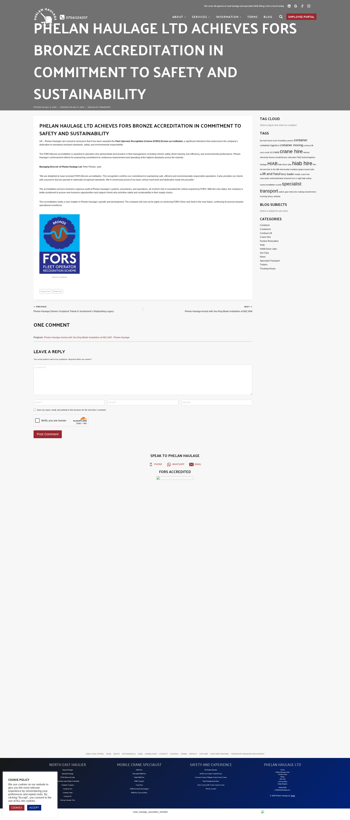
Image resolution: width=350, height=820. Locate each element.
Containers (265, 229)
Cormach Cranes (200, 777)
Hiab (262, 245)
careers (289, 140)
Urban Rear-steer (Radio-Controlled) (67, 781)
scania (278, 185)
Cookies (174, 754)
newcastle (264, 178)
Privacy (193, 754)
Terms (252, 16)
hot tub (263, 169)
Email (112, 402)
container (300, 140)
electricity (264, 157)
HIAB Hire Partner (219, 754)
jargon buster (304, 169)
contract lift (308, 145)
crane (276, 152)
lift (261, 174)
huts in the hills (273, 169)
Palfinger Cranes (212, 777)
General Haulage (67, 770)
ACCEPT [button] (34, 807)
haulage (263, 164)
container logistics (269, 145)
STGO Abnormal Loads (67, 777)
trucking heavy (266, 196)
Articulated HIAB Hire (139, 774)
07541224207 (283, 787)
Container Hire (67, 789)
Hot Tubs (264, 252)
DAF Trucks (210, 785)
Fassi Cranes (222, 777)
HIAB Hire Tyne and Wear (139, 793)
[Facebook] (302, 6)
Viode (293, 796)
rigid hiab (302, 178)
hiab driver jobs (285, 164)
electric (306, 152)
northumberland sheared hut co (283, 178)
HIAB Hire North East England (139, 789)
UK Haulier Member (211, 770)
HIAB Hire (139, 770)
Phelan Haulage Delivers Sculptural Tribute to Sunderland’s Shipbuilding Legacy (74, 309)
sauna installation (267, 185)
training (301, 192)
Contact (163, 754)
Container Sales (68, 793)
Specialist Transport (99, 107)
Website (187, 402)
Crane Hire (265, 237)
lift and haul (271, 174)
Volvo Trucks (201, 785)
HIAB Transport (139, 781)
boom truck (273, 140)
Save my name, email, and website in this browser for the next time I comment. (71, 410)
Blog (268, 16)
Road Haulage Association (211, 781)
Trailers (263, 264)
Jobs (140, 754)
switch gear (284, 192)
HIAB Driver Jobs (268, 248)
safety (309, 178)
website (277, 196)
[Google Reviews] (295, 6)
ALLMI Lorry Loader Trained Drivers (211, 774)
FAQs (108, 754)
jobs (312, 169)
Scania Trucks (219, 785)
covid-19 (268, 152)
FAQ (299, 157)
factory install (275, 157)
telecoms (293, 192)
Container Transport (67, 785)
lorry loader (287, 174)
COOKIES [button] (16, 807)
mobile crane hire (302, 174)
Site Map (203, 754)
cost (262, 152)
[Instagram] (309, 6)
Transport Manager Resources (247, 754)
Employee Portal (301, 16)
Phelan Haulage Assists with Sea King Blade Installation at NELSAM (218, 309)
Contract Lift (266, 233)
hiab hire (57, 291)
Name (38, 402)
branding (282, 140)
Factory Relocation (269, 241)
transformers (310, 192)
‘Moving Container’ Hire (67, 800)
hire (314, 164)
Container (265, 225)
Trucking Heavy (267, 268)
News (263, 257)
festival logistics (308, 157)
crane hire (45, 291)
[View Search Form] (281, 16)
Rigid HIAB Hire (139, 777)
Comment (40, 367)
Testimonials (129, 754)
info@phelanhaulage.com (282, 790)
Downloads (151, 754)
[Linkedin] (289, 6)
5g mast (263, 140)
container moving (291, 145)
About (116, 754)
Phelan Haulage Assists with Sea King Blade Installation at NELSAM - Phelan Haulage (87, 337)
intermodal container (289, 169)
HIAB (272, 163)
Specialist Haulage (67, 774)
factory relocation (288, 157)
